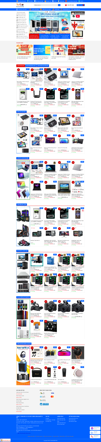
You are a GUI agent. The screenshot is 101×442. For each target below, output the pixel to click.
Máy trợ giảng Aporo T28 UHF (49, 359)
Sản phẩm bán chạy (31, 65)
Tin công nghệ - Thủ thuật (50, 419)
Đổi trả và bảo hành (61, 424)
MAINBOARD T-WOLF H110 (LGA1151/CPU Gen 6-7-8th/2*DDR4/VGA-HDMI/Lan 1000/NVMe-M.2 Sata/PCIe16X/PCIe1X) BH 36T (77, 241)
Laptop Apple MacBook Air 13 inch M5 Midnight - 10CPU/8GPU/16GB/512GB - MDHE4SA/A (36, 82)
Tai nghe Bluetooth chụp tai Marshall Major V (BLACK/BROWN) (78, 360)
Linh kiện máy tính (39, 436)
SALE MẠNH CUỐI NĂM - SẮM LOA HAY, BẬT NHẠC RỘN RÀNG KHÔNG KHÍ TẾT (59, 58)
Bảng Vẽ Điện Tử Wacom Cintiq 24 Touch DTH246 (23, 82)
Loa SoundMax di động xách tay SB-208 (64, 360)
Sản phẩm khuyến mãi (43, 65)
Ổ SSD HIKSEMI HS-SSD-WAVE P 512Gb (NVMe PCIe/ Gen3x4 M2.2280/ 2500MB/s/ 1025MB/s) (64, 102)
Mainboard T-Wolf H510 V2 (35, 240)
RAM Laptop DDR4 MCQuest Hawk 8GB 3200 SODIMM (77, 102)
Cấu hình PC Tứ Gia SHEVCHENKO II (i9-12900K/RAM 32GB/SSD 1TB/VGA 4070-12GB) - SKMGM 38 (64, 268)
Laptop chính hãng (31, 436)
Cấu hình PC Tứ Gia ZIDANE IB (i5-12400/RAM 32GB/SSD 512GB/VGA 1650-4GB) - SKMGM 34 (64, 287)
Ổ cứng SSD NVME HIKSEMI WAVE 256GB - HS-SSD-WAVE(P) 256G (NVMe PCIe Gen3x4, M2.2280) (50, 102)
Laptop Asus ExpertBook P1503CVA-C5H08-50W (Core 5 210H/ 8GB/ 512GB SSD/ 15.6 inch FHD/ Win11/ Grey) (77, 82)
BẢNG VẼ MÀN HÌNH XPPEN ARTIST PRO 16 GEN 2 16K (63, 128)
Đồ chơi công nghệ (69, 436)
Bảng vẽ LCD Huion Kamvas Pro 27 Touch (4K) (50, 148)
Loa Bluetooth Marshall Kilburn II (36, 379)
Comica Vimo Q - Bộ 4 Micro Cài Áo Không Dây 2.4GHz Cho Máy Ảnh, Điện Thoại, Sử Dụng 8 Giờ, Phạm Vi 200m (37, 360)
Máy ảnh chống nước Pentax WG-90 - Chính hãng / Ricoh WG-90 (50, 334)
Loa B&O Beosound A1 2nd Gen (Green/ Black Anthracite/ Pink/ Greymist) (77, 380)
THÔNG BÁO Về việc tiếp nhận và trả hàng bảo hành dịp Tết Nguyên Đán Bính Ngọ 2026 (24, 58)
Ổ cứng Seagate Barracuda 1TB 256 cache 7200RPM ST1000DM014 (23, 102)
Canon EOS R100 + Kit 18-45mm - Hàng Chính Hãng (64, 314)
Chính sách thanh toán (61, 422)
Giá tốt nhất (57, 9)
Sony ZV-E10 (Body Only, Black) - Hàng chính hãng (50, 314)
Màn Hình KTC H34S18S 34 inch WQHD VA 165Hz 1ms (63, 241)
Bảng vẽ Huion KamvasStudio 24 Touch (36, 148)
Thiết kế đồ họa (62, 436)
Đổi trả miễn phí (77, 9)
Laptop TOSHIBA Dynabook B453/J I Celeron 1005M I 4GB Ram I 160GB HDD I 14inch (64, 195)
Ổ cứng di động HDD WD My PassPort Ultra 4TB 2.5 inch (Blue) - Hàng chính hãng (37, 334)
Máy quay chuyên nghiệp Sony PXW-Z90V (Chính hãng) (36, 314)
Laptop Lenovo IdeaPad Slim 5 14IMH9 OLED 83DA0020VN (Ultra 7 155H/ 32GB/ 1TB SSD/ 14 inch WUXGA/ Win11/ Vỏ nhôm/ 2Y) (78, 195)
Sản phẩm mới (20, 65)
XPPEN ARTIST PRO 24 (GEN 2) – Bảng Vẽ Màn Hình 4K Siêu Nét (78, 148)
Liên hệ (32, 317)
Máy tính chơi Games (48, 436)
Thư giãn (47, 418)
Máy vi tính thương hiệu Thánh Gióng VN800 (36, 268)
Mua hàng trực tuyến (73, 421)
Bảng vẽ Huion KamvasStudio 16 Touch (77, 128)
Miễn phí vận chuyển (47, 9)
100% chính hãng (35, 9)
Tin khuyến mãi (48, 421)
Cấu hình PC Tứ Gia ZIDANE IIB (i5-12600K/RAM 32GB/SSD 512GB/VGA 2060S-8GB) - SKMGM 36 (37, 287)
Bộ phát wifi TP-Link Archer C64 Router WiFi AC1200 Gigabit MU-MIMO (36, 102)
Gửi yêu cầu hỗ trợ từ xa (73, 418)
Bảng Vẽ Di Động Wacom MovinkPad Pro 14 (48, 82)
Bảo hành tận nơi (66, 9)
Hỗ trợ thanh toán (72, 419)
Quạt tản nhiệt (55, 436)
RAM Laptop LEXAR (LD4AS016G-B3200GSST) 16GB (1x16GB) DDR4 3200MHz (50, 195)
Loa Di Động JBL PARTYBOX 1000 (50, 379)
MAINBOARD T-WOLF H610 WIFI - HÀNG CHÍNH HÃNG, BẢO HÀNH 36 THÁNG (50, 241)
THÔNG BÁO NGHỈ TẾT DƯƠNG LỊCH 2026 (41, 57)
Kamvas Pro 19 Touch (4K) (62, 147)
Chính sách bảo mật (61, 418)
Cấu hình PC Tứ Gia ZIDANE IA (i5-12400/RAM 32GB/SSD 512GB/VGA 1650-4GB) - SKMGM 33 (78, 287)
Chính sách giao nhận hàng (61, 420)
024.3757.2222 (71, 5)
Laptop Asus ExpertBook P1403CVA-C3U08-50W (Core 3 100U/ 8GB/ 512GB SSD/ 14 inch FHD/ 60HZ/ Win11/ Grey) (50, 175)
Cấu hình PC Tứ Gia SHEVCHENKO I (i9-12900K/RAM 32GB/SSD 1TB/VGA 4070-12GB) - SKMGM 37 (78, 268)
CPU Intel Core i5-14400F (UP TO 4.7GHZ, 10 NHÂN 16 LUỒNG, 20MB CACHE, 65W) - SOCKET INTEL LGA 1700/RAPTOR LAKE (50, 268)
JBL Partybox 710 (61, 379)
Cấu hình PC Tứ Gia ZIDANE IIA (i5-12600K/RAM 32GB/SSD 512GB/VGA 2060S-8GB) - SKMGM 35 (50, 287)
